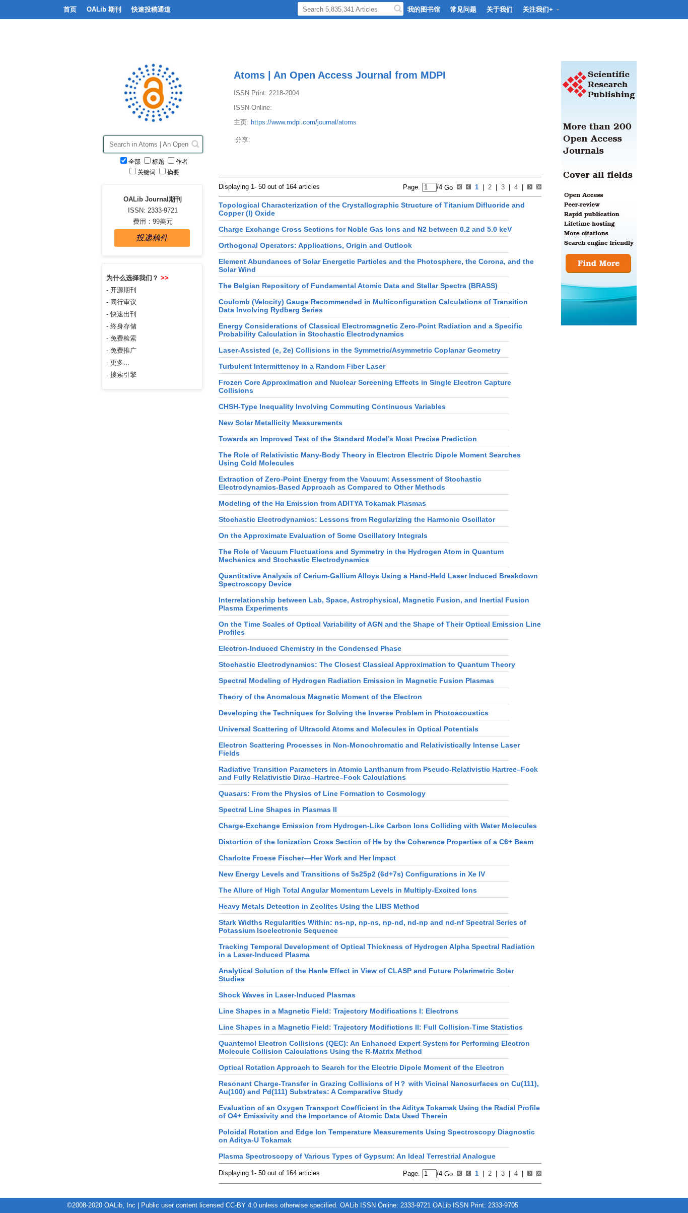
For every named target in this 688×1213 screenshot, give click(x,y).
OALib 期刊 (104, 9)
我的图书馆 (423, 9)
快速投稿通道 (151, 9)
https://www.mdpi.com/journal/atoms (304, 122)
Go (447, 187)
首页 (70, 9)
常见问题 (463, 9)
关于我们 (500, 9)
